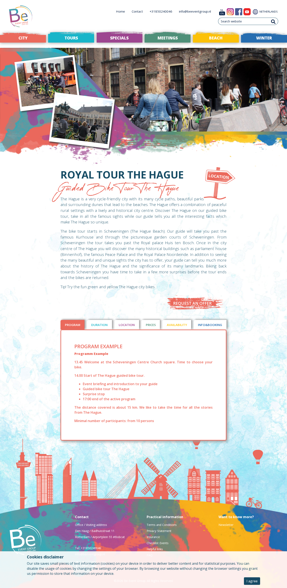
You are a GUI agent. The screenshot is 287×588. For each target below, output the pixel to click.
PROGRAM (72, 325)
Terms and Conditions (162, 525)
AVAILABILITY (177, 325)
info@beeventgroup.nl (195, 11)
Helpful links (155, 549)
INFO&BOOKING (210, 325)
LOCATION (127, 325)
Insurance (153, 537)
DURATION (99, 325)
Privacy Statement (159, 531)
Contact (137, 11)
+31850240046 (161, 11)
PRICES (151, 325)
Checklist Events (158, 543)
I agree (252, 581)
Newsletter (226, 525)
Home (120, 11)
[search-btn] (273, 21)
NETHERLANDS (268, 11)
